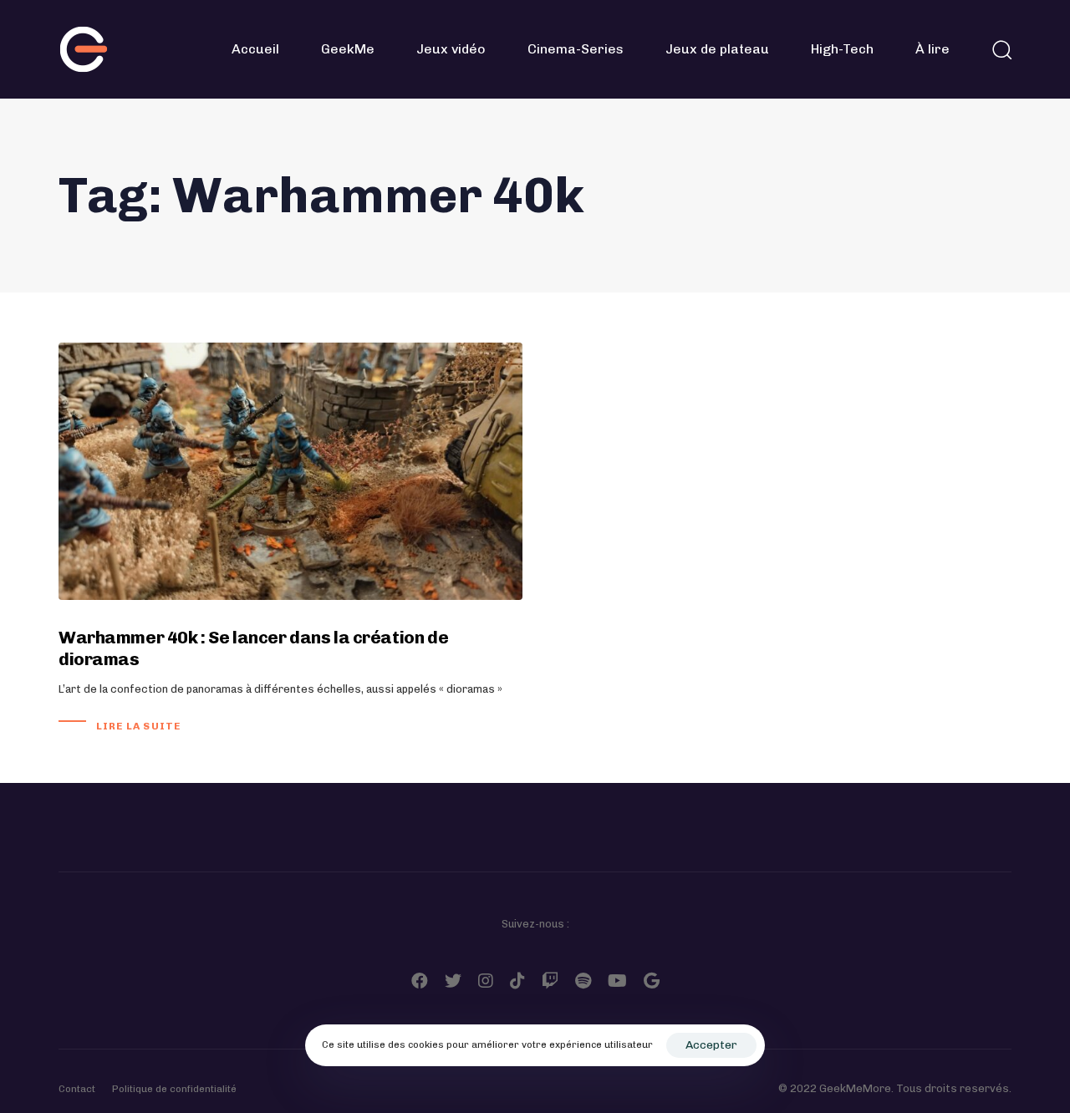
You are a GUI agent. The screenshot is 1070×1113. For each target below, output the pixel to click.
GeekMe (347, 49)
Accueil (255, 49)
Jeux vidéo (451, 49)
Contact (77, 1089)
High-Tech (842, 49)
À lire (932, 49)
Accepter (711, 1045)
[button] (1001, 49)
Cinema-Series (575, 49)
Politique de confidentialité (174, 1089)
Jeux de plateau (717, 49)
